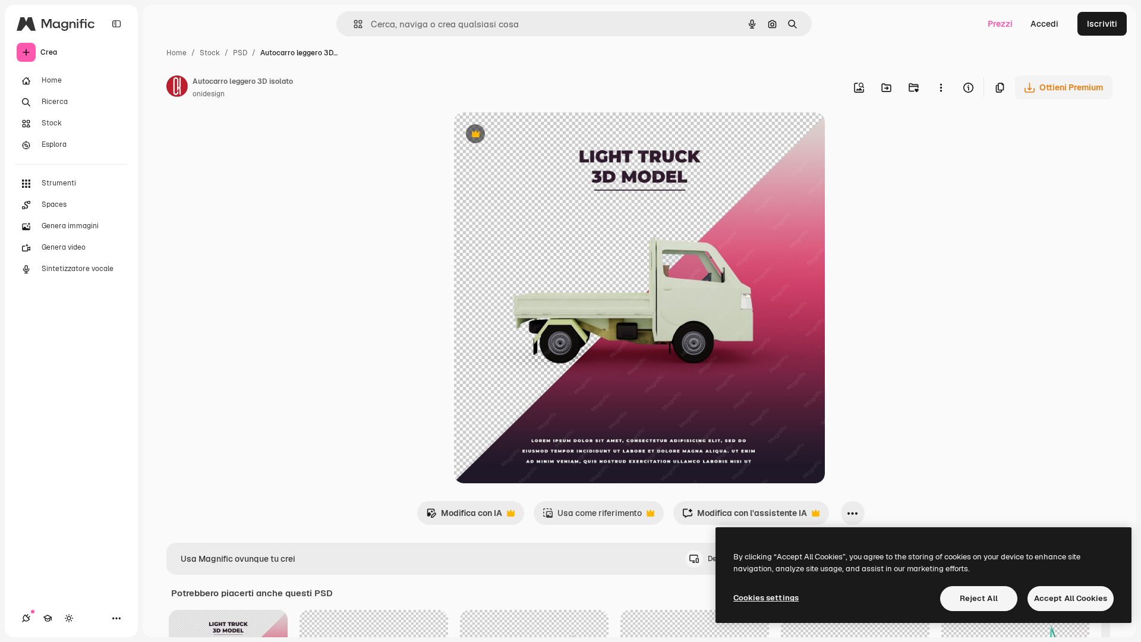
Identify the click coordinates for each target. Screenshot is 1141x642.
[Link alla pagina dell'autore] (177, 87)
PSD (240, 53)
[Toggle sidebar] (116, 23)
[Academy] (47, 618)
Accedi (1044, 23)
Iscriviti (1102, 23)
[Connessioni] (26, 618)
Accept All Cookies (1070, 598)
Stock (210, 53)
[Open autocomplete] (353, 24)
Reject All (979, 598)
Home (176, 53)
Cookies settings (766, 598)
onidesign (209, 94)
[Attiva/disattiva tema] (68, 618)
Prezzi (1000, 23)
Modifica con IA (464, 516)
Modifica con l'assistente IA (744, 516)
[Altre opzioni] (941, 87)
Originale (532, 135)
